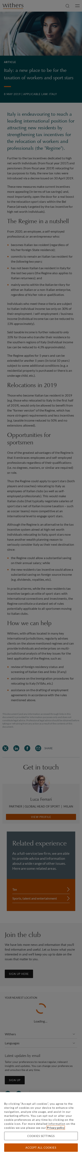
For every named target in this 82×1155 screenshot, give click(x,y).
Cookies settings (41, 1136)
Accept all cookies (40, 1147)
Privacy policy (55, 1127)
